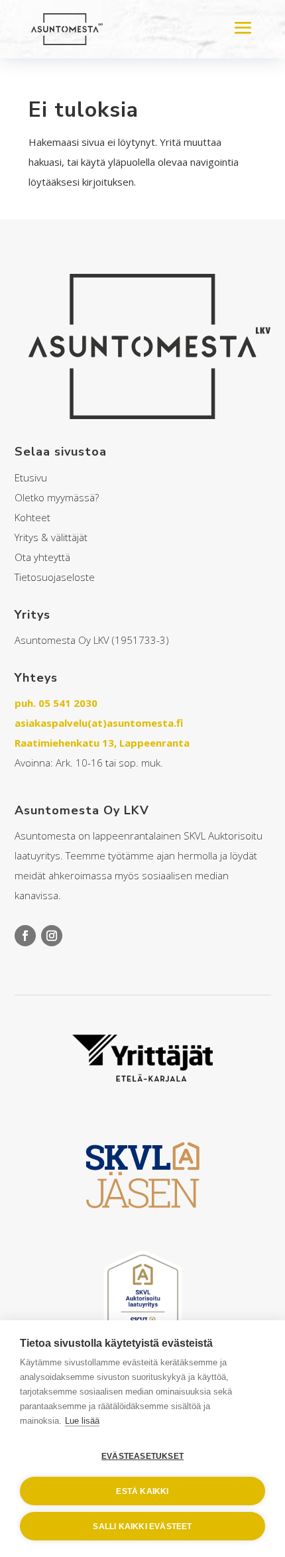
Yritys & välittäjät (51, 537)
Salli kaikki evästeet (142, 1526)
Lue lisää (82, 1421)
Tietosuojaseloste (55, 577)
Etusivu (31, 477)
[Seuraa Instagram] (51, 935)
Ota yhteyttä (42, 557)
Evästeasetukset (142, 1456)
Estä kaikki (142, 1491)
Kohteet (32, 517)
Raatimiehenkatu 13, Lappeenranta (102, 742)
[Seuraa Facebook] (25, 935)
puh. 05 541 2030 (56, 703)
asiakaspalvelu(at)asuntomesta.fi (99, 722)
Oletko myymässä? (57, 497)
